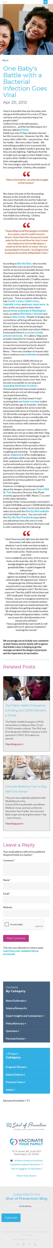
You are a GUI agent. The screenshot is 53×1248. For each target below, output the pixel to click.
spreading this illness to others (20, 385)
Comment (9, 860)
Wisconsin (25, 313)
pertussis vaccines (29, 401)
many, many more (35, 304)
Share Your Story (26, 1175)
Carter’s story (16, 301)
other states (18, 316)
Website (7, 907)
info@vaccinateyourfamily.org (28, 1160)
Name (7, 879)
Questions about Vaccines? (25, 1164)
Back (6, 60)
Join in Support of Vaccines (25, 1169)
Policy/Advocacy (15, 1023)
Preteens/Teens (15, 1082)
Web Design (19, 1239)
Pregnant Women (15, 1067)
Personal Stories (15, 1038)
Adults (9, 1089)
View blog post (13, 744)
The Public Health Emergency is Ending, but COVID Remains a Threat (25, 710)
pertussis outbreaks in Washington (26, 310)
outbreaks (31, 354)
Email (6, 893)
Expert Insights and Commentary (24, 1015)
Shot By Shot (24, 263)
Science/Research (16, 1008)
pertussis (23, 129)
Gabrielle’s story (12, 304)
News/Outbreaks (15, 1000)
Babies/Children (14, 1074)
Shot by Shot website (37, 511)
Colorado (37, 313)
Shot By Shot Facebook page (23, 517)
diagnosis (16, 454)
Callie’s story (32, 301)
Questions (12, 1030)
